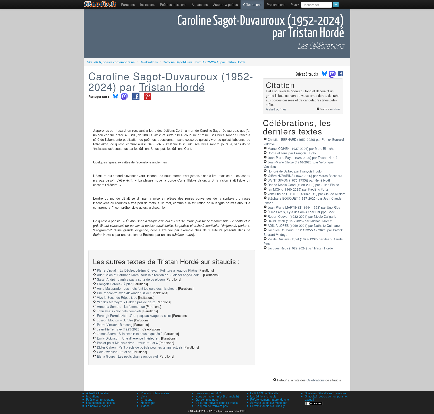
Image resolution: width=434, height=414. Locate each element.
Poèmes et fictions (173, 4)
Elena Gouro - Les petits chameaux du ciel (127, 356)
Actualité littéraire (97, 393)
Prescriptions (276, 4)
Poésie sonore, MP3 (208, 393)
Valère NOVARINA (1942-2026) (305, 175)
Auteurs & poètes (225, 4)
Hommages (148, 403)
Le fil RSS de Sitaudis (264, 393)
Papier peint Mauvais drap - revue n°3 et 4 (127, 342)
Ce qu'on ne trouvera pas (212, 406)
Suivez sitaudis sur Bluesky (267, 406)
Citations (146, 399)
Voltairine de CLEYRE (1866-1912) (307, 193)
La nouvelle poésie (98, 406)
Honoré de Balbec (295, 171)
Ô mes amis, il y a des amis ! (301, 212)
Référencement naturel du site (269, 399)
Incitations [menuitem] (147, 4)
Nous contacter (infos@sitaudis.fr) (217, 396)
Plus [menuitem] (294, 4)
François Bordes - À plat (114, 284)
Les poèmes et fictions (100, 403)
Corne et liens (292, 153)
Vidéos (145, 406)
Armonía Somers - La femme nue (121, 306)
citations (335, 109)
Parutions (128, 4)
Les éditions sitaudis (263, 396)
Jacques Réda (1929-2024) (300, 248)
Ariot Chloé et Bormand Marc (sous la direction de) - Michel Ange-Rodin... (149, 275)
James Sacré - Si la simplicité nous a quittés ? (130, 333)
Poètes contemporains (155, 393)
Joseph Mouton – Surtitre (115, 320)
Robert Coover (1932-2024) (302, 216)
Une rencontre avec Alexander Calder (124, 293)
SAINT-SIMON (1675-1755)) (299, 180)
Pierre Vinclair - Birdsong (114, 324)
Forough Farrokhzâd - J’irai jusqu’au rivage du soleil (134, 315)
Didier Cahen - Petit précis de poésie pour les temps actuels (140, 347)
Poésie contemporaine (100, 399)
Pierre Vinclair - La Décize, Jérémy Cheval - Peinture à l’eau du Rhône (147, 270)
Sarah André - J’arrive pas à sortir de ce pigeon (131, 279)
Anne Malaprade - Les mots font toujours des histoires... (137, 288)
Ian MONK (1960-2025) (298, 189)
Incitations (92, 396)
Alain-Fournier (276, 109)
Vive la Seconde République (117, 297)
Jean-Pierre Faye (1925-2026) (119, 329)
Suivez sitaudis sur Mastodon (268, 403)
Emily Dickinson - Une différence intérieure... (128, 338)
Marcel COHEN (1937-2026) (301, 148)
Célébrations (252, 4)
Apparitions (200, 4)
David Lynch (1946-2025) (300, 221)
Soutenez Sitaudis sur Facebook (325, 393)
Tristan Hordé (172, 86)
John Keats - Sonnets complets (119, 311)
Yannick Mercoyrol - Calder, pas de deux (126, 302)
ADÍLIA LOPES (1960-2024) (304, 225)
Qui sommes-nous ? (208, 399)
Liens (144, 396)
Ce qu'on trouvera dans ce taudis (217, 403)
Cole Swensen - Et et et (114, 351)
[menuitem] (127, 4)
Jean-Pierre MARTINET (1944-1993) (304, 207)
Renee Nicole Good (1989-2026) (303, 184)
